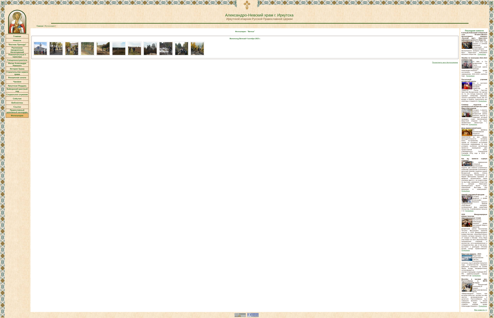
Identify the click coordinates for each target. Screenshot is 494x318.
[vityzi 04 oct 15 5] (103, 49)
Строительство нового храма (17, 73)
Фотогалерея (17, 115)
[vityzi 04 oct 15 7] (134, 49)
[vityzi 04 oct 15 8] (150, 49)
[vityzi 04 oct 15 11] (197, 49)
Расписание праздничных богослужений (17, 50)
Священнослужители (17, 60)
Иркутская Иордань (17, 86)
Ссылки (17, 107)
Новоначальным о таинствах (17, 55)
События (17, 99)
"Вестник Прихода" (17, 44)
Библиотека (17, 103)
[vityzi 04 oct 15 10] (182, 49)
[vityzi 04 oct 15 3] (72, 49)
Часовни (17, 82)
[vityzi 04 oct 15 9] (166, 49)
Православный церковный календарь (17, 111)
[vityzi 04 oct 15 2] (56, 49)
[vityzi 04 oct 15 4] (87, 49)
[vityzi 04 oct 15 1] (40, 49)
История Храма (17, 69)
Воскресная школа (17, 77)
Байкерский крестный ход (17, 90)
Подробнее (482, 54)
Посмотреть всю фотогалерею (445, 62)
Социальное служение (17, 94)
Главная (17, 36)
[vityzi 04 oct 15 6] (119, 49)
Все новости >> (480, 310)
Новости (17, 40)
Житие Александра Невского (17, 64)
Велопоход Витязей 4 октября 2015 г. (245, 39)
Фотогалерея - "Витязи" (245, 32)
